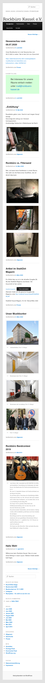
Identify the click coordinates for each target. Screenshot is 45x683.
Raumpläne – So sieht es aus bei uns (18, 594)
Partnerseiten (20, 24)
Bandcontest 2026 (11, 587)
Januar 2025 (10, 613)
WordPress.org (10, 653)
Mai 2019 (8, 624)
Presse (35, 24)
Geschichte (9, 28)
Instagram (9, 591)
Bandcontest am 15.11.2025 (14, 589)
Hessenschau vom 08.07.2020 (15, 42)
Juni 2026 (9, 609)
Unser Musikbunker (16, 313)
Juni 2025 (9, 611)
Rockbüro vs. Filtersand (18, 162)
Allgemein (20, 154)
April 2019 (9, 627)
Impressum (9, 665)
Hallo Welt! (11, 545)
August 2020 (10, 616)
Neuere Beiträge (33, 34)
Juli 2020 (9, 618)
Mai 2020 (8, 620)
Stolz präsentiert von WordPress (22, 676)
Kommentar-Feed (11, 651)
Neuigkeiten (9, 24)
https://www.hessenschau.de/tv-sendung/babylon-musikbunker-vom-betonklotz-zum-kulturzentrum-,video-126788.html (21, 61)
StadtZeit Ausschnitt (10, 289)
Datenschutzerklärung (13, 663)
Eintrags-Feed (10, 649)
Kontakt (18, 28)
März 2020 (9, 622)
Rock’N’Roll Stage (11, 585)
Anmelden (9, 646)
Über (28, 24)
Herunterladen (24, 289)
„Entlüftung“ (12, 106)
